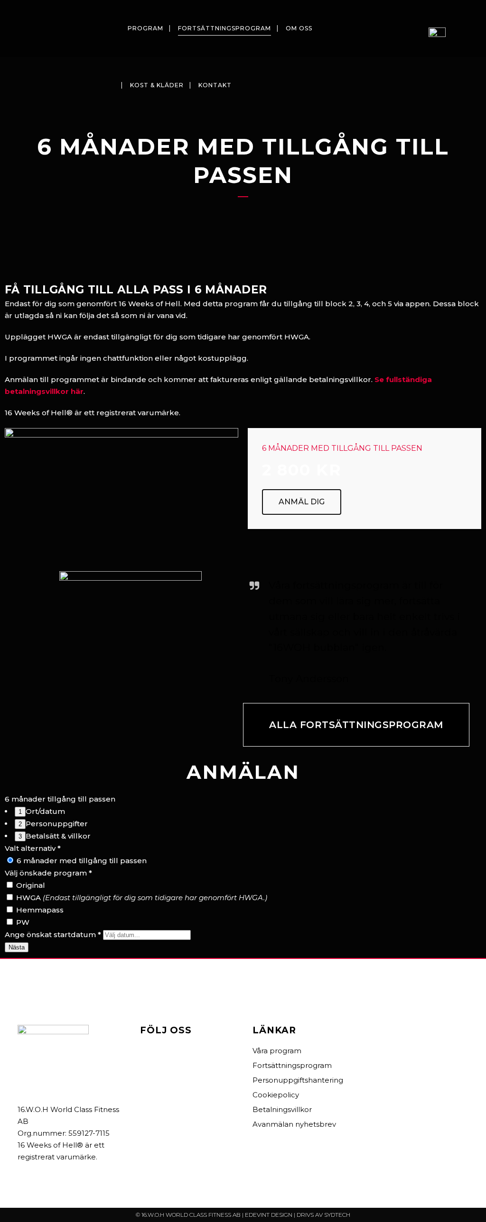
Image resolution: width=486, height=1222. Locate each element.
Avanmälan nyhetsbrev (294, 1124)
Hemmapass (39, 909)
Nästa (17, 947)
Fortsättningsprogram (292, 1065)
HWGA (140, 897)
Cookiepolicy (275, 1094)
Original (29, 885)
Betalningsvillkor (282, 1109)
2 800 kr (301, 469)
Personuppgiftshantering (297, 1080)
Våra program (276, 1050)
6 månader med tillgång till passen (81, 860)
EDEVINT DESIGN (268, 1214)
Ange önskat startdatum (53, 934)
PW (21, 922)
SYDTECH (337, 1214)
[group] (243, 823)
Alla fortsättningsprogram (356, 724)
